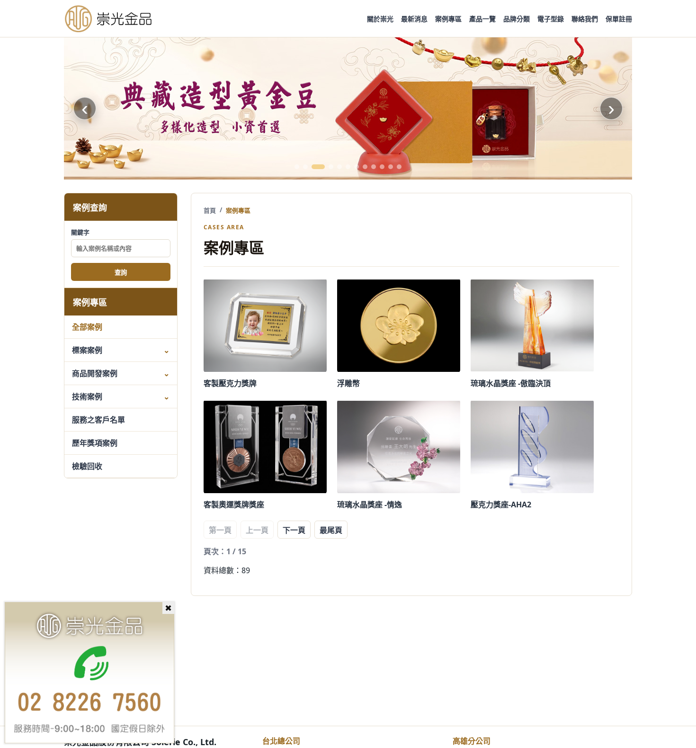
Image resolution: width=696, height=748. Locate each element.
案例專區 (448, 18)
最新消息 (414, 18)
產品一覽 (482, 18)
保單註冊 (619, 18)
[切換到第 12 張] (399, 166)
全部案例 (87, 327)
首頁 (210, 210)
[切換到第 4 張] (331, 166)
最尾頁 (331, 530)
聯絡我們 (584, 18)
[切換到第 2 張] (305, 166)
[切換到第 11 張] (390, 166)
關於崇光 (380, 18)
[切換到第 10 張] (382, 166)
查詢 (121, 272)
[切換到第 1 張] (296, 166)
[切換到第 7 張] (356, 166)
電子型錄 (550, 18)
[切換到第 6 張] (348, 166)
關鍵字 (80, 232)
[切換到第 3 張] (318, 166)
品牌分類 (516, 18)
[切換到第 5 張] (339, 166)
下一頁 (294, 530)
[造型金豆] (348, 108)
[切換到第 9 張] (373, 166)
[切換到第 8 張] (365, 166)
